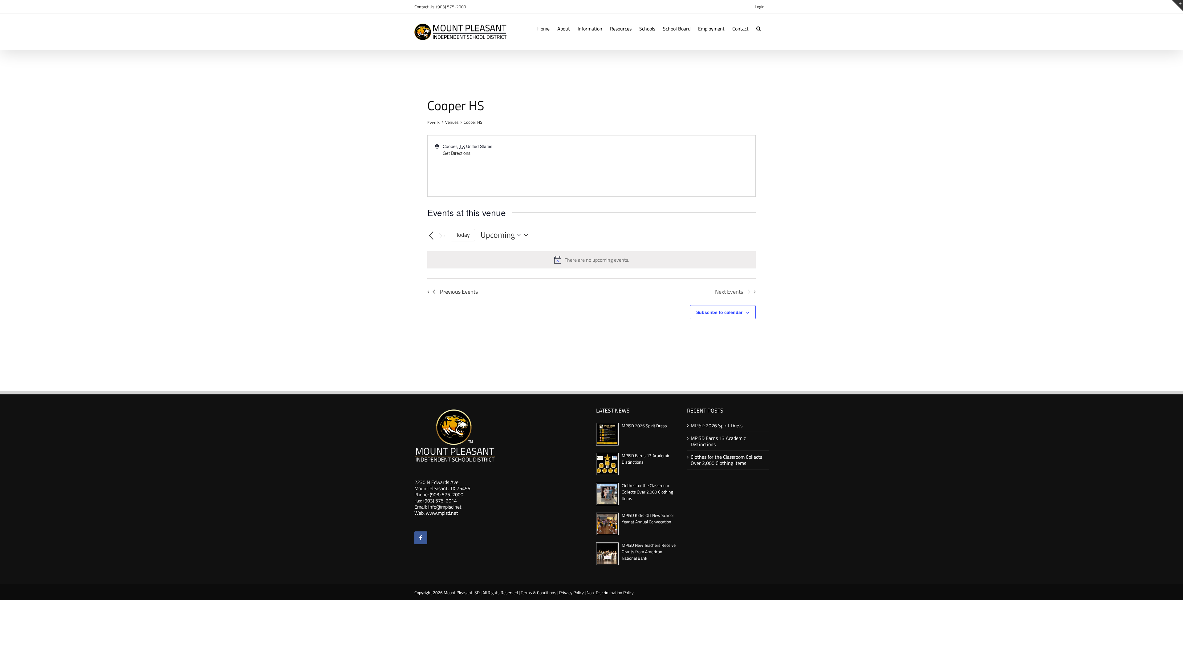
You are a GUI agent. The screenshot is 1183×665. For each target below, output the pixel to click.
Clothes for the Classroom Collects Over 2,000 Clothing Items (647, 492)
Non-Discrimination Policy (610, 592)
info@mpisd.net (444, 506)
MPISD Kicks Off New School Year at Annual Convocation (647, 518)
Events (433, 122)
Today (463, 235)
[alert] (597, 260)
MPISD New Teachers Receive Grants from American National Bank (649, 551)
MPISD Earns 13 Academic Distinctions (718, 441)
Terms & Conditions (538, 592)
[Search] (758, 28)
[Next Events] (441, 236)
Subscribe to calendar (719, 312)
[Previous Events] (431, 236)
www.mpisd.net (442, 513)
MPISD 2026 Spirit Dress (644, 425)
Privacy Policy (571, 592)
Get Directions (456, 153)
